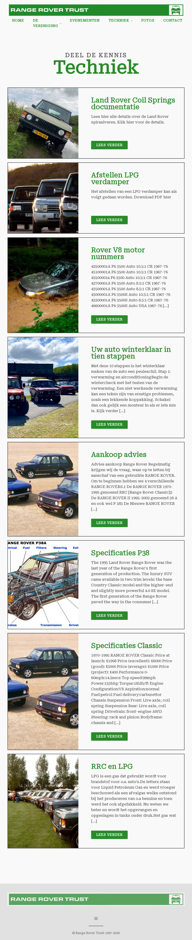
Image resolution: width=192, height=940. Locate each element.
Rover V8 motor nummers (118, 253)
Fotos (147, 20)
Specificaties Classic (126, 645)
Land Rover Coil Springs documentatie (133, 103)
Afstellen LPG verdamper (115, 178)
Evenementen (85, 20)
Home (18, 20)
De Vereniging (45, 23)
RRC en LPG (112, 766)
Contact (172, 20)
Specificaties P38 (120, 553)
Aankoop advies (118, 454)
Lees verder (109, 145)
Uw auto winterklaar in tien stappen (131, 353)
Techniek (119, 20)
